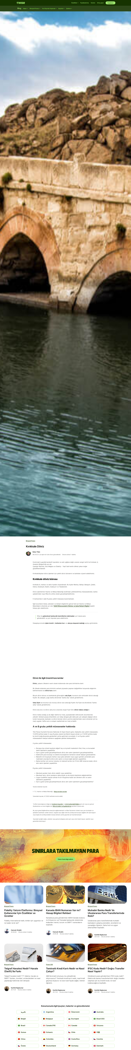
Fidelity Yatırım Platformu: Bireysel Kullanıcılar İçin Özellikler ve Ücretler (23, 913)
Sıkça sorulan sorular (60, 791)
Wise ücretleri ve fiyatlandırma (62, 806)
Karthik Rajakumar (100, 935)
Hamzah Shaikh (16, 930)
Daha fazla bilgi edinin (65, 859)
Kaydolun (110, 3)
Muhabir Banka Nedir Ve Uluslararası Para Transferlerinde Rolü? (106, 913)
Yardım (93, 3)
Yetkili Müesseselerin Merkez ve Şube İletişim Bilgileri (71, 606)
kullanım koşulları (57, 804)
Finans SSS (49, 964)
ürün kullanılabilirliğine (72, 804)
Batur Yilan (36, 552)
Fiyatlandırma (84, 3)
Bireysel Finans (30, 541)
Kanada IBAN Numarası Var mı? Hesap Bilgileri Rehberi (63, 911)
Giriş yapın (100, 3)
